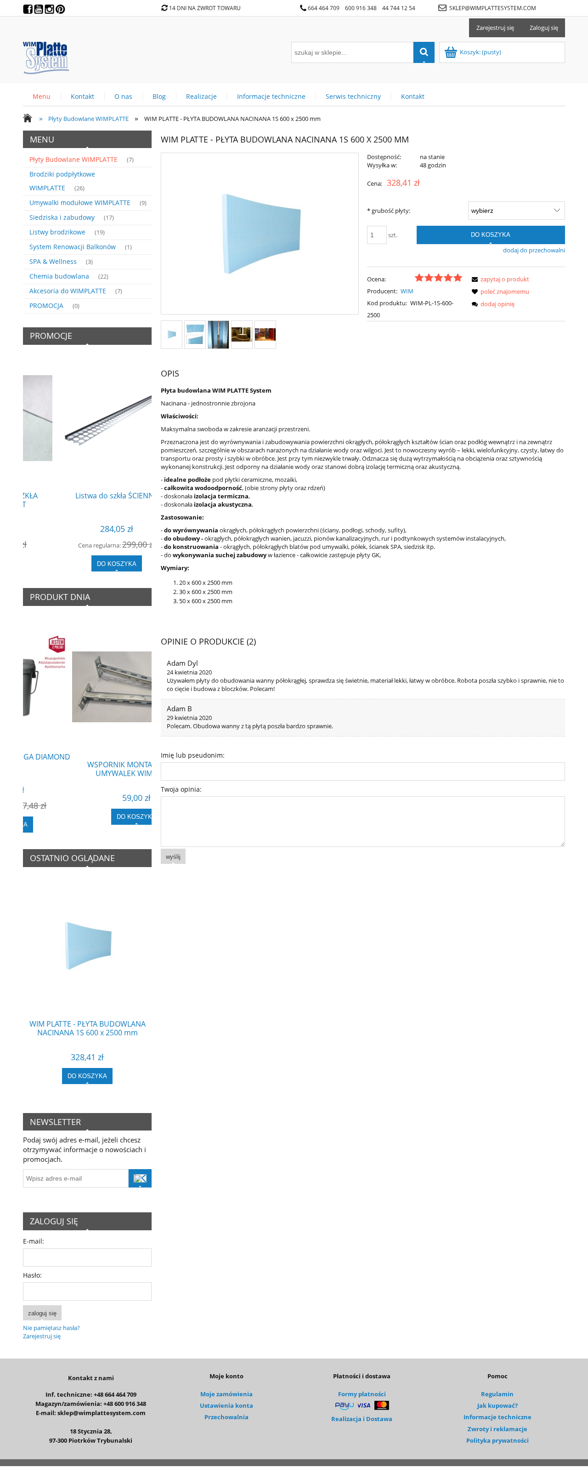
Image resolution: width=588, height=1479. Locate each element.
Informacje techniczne (497, 1417)
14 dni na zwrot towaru (205, 8)
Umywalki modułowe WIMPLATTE (79, 202)
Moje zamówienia (226, 1394)
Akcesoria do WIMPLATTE (67, 290)
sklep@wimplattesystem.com (492, 8)
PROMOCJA (46, 305)
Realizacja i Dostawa (361, 1419)
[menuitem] (42, 96)
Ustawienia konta (226, 1405)
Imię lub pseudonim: (193, 755)
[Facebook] (28, 7)
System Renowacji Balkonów (72, 246)
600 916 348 (361, 8)
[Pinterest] (61, 7)
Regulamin (497, 1394)
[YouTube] (39, 7)
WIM (407, 291)
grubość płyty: (388, 210)
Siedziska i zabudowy (62, 217)
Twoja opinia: (181, 789)
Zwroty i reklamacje (497, 1429)
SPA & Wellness (53, 261)
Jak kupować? (497, 1405)
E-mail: (33, 1241)
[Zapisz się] (140, 1178)
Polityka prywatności (497, 1440)
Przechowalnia (226, 1417)
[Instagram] (50, 7)
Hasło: (32, 1275)
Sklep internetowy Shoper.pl (294, 1472)
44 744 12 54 (399, 8)
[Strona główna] (46, 56)
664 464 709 (323, 8)
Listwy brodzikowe (57, 232)
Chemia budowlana (59, 276)
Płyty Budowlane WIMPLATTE (73, 159)
